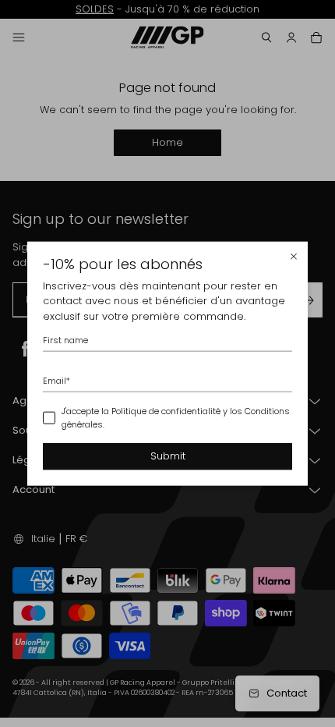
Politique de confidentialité (165, 411)
